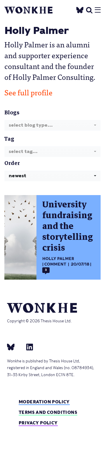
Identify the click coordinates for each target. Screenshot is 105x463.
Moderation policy (44, 401)
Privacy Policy (38, 422)
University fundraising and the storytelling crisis (67, 226)
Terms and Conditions (48, 412)
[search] (89, 9)
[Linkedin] (27, 347)
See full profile (28, 92)
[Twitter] (79, 9)
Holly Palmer (58, 259)
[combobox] (52, 125)
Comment (55, 264)
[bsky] (14, 347)
